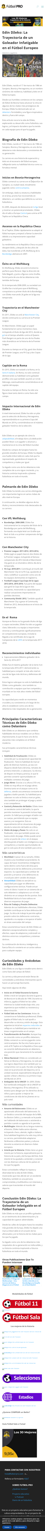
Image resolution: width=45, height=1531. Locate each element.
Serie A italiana (8, 372)
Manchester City (32, 314)
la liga (35, 207)
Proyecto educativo (20, 1494)
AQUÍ (26, 1478)
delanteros (6, 53)
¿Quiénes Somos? (20, 1489)
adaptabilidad (8, 438)
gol (3, 335)
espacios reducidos (31, 1025)
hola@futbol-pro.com (14, 1474)
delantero (6, 112)
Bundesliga (7, 254)
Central (24, 213)
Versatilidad (9, 880)
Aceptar (6, 1527)
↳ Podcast (19, 1497)
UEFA (20, 640)
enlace (23, 839)
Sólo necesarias (20, 1527)
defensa (7, 791)
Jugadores (13, 53)
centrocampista (22, 188)
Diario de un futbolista (22, 1500)
